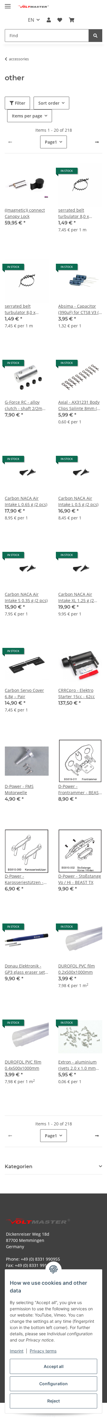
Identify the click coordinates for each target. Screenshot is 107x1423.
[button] (48, 20)
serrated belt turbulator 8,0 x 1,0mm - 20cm (20, 309)
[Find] (95, 35)
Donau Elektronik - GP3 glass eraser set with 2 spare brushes (26, 969)
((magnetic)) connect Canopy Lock (25, 213)
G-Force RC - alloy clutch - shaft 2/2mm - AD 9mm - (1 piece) (27, 405)
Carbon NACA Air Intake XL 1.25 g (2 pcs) (76, 597)
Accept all (54, 1366)
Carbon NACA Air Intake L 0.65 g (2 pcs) (26, 501)
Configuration (53, 1383)
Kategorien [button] (18, 1166)
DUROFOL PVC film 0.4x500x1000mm (23, 1065)
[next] (97, 142)
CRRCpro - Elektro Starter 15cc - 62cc (76, 693)
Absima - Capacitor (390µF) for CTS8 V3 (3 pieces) (79, 309)
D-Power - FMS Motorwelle (19, 789)
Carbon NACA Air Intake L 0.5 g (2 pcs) (78, 501)
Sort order (48, 103)
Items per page (27, 116)
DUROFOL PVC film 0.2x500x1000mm (76, 969)
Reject (53, 1400)
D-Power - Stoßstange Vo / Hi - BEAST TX (79, 879)
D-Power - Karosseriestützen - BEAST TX (24, 879)
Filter (19, 103)
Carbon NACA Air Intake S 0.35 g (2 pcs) (26, 597)
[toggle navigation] (8, 3)
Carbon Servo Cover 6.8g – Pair (24, 693)
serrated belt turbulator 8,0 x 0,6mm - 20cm (73, 213)
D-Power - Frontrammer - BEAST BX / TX (79, 789)
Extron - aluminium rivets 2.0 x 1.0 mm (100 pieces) (77, 1065)
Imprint (16, 1350)
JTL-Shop (63, 1415)
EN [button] (31, 20)
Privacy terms (43, 1350)
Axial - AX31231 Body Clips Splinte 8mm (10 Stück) (80, 405)
